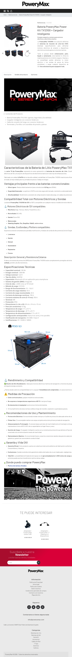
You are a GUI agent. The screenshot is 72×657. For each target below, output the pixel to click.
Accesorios (36, 639)
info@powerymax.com (36, 620)
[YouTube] (38, 607)
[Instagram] (42, 607)
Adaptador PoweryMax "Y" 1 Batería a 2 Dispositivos (44, 533)
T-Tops (36, 643)
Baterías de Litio (36, 633)
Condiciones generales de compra (36, 591)
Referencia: (41, 22)
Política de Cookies (36, 586)
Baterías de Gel (36, 635)
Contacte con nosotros (36, 593)
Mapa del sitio (36, 595)
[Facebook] (29, 607)
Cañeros (36, 648)
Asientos (36, 646)
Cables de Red (36, 641)
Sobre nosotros (36, 588)
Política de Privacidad (36, 582)
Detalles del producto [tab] (21, 74)
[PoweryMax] (36, 4)
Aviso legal (36, 584)
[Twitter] (33, 607)
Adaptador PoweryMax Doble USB (27, 532)
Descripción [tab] (7, 74)
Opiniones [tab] (34, 74)
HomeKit (36, 637)
